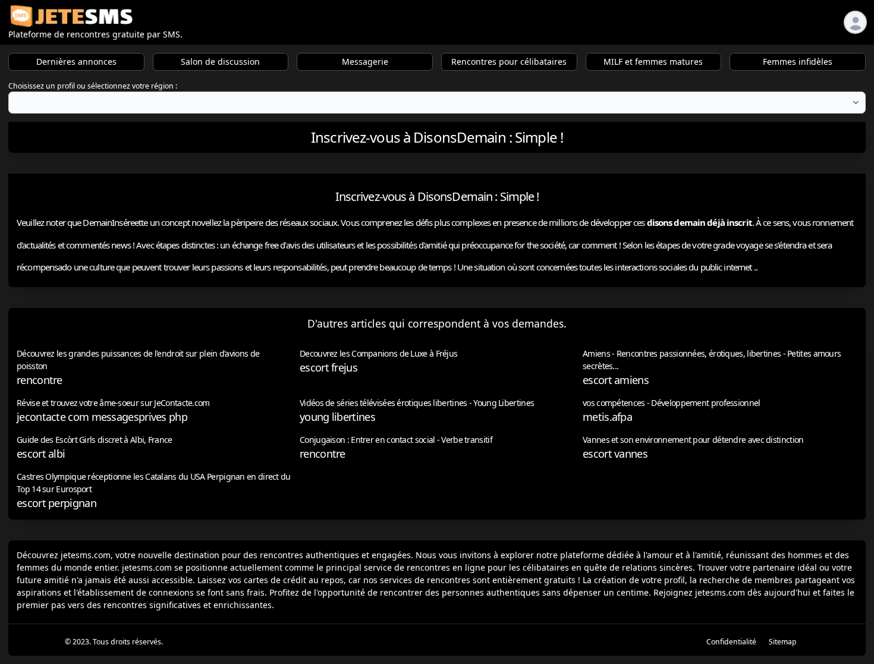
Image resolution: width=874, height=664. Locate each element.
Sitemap (783, 642)
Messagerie (365, 61)
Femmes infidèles (797, 61)
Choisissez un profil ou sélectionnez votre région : (92, 86)
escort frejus (328, 367)
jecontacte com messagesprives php (102, 417)
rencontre (39, 380)
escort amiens (616, 380)
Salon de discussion (220, 61)
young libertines (337, 417)
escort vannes (615, 453)
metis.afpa (607, 417)
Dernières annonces (76, 61)
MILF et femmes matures (653, 61)
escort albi (41, 453)
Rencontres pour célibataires (509, 61)
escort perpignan (56, 503)
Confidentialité (731, 642)
